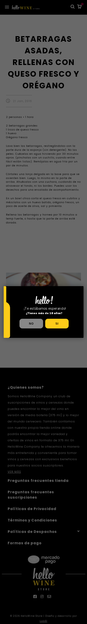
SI (56, 323)
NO (31, 323)
